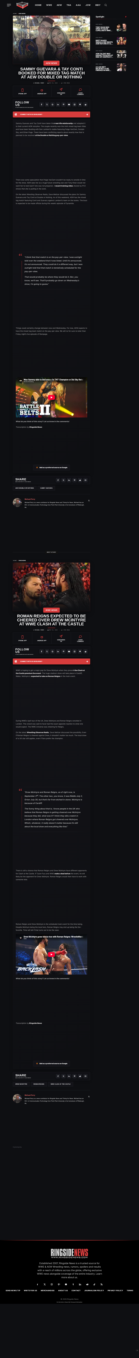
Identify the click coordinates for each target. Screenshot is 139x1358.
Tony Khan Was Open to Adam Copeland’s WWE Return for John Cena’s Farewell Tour (103, 29)
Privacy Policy (115, 1290)
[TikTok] (94, 1284)
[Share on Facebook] (58, 480)
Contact (76, 1290)
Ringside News (35, 427)
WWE (49, 5)
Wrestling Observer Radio (38, 732)
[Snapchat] (80, 104)
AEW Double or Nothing (24, 488)
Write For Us (30, 1290)
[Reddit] (85, 104)
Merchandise (48, 1290)
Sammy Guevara (46, 488)
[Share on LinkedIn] (69, 480)
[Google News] (52, 104)
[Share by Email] (85, 480)
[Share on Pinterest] (74, 480)
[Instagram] (74, 104)
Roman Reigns (38, 1084)
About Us (63, 1290)
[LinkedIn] (58, 104)
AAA (78, 5)
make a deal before (62, 874)
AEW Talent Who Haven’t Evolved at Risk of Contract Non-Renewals (104, 55)
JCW (88, 5)
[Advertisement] (31, 310)
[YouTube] (69, 104)
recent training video (64, 186)
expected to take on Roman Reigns (45, 676)
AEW (59, 5)
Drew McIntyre (21, 1084)
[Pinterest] (63, 104)
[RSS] (101, 1284)
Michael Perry (39, 83)
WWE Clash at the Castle (61, 1084)
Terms (130, 1290)
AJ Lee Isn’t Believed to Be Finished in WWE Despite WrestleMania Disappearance (103, 68)
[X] (47, 104)
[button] (106, 5)
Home (38, 5)
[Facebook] (41, 104)
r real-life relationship (63, 123)
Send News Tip (13, 1290)
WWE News (22, 560)
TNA (69, 5)
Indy (98, 5)
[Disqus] (51, 1181)
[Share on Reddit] (80, 480)
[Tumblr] (73, 1284)
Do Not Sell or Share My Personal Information (69, 1302)
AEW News (22, 13)
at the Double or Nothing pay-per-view (51, 135)
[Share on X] (63, 480)
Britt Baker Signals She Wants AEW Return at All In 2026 (104, 42)
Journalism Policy (94, 1290)
